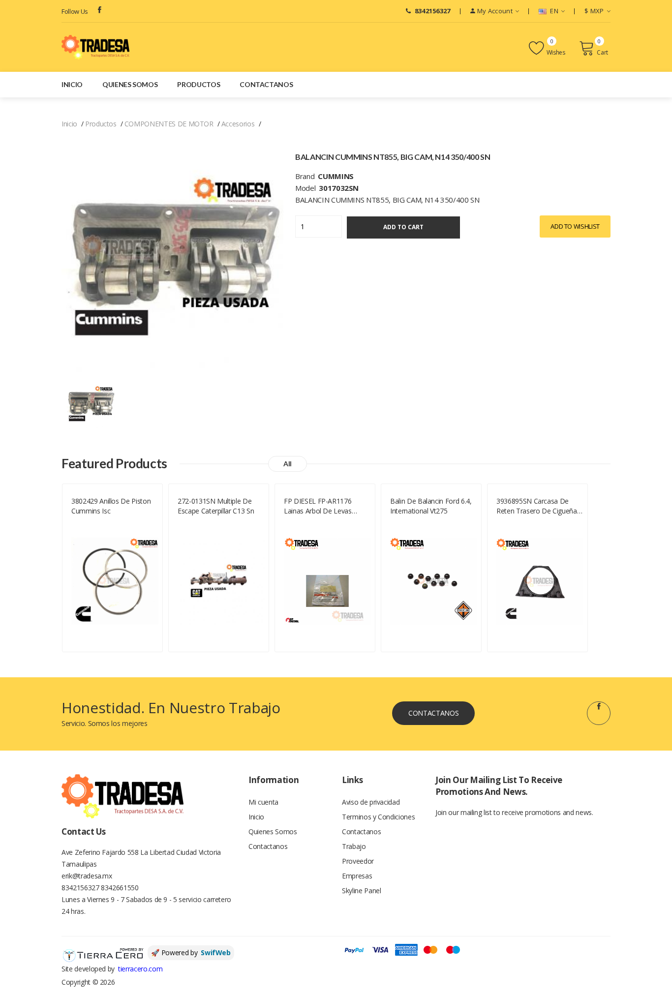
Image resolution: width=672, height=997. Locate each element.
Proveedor (358, 861)
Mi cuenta (263, 802)
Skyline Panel (361, 890)
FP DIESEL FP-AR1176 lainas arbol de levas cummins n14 (318, 506)
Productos (198, 84)
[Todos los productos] (90, 404)
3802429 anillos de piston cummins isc (111, 505)
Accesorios (238, 123)
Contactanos (266, 84)
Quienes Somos (129, 84)
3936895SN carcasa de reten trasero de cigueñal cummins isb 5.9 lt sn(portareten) (537, 506)
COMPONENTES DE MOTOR (169, 123)
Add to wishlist (575, 226)
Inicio (72, 84)
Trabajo (354, 846)
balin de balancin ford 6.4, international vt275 (431, 505)
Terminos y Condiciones (378, 816)
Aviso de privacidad (370, 802)
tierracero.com (140, 968)
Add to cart (403, 227)
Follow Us (74, 11)
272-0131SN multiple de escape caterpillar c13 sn (216, 505)
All (287, 463)
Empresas (357, 875)
